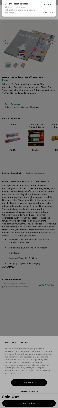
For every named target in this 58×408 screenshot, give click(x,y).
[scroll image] (8, 65)
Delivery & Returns (36, 173)
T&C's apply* (35, 107)
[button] (20, 8)
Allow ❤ (47, 4)
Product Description (12, 173)
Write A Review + (47, 285)
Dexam (5, 80)
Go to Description (26, 93)
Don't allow (47, 12)
